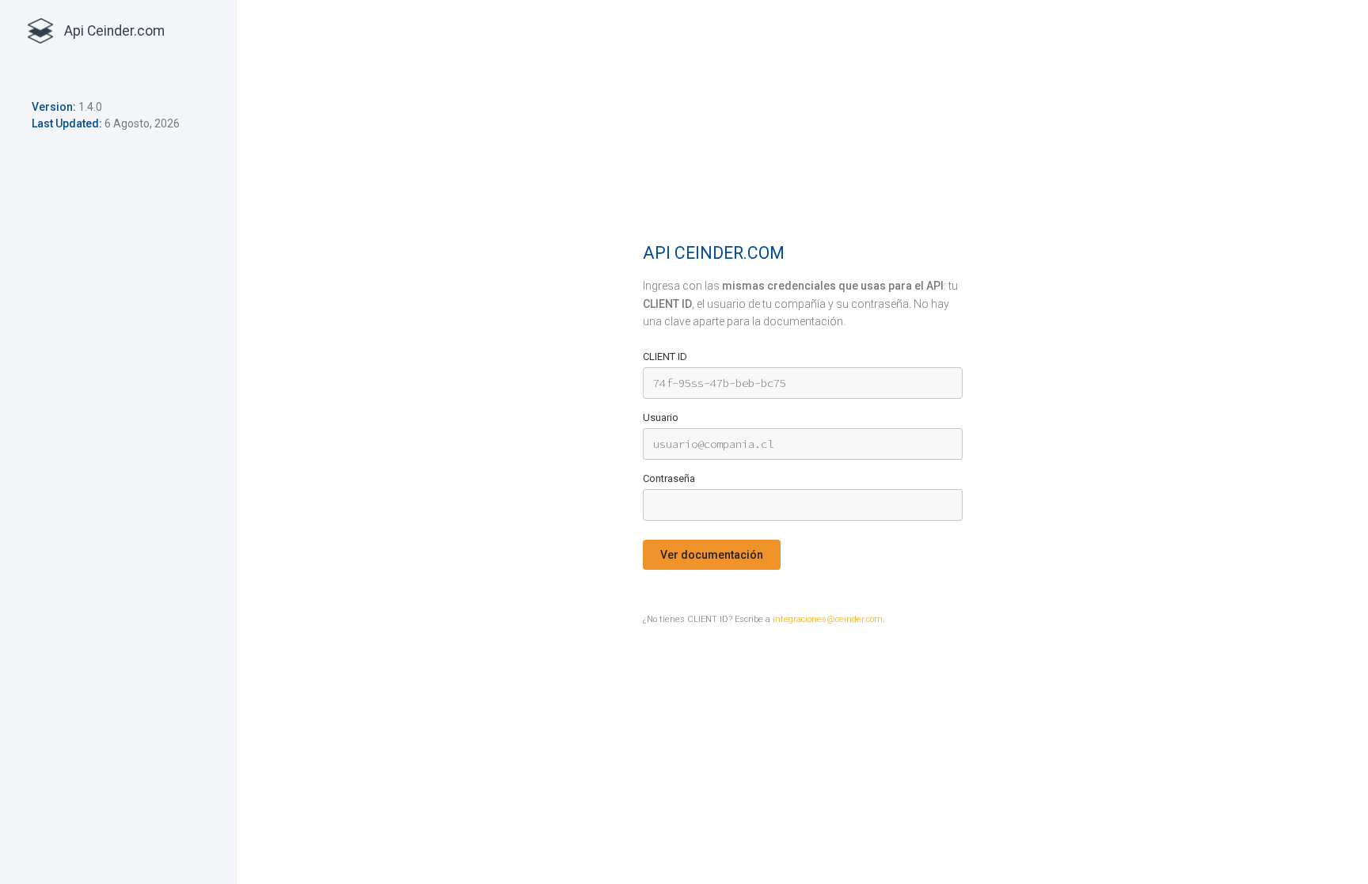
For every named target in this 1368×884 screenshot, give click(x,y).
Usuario (660, 417)
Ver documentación (711, 554)
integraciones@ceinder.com (828, 619)
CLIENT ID (665, 356)
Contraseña (669, 478)
